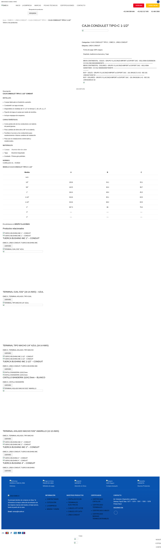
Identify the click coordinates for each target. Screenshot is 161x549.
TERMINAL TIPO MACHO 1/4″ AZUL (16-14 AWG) (26, 345)
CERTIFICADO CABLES (101, 510)
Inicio (5, 20)
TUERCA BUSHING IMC (29, 243)
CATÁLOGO (139, 5)
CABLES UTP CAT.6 (75, 511)
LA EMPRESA (52, 506)
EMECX (11, 20)
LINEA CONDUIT (94, 45)
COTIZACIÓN (51, 502)
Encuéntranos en (16, 224)
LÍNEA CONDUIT (21, 20)
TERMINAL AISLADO (16, 296)
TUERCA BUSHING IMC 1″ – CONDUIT (21, 238)
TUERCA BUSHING (28, 467)
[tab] (80, 89)
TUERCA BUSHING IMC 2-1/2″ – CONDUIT (23, 361)
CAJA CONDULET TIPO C (38, 20)
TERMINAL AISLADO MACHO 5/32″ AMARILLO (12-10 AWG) (31, 431)
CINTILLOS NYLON (75, 499)
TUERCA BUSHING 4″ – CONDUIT (19, 463)
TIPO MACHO (28, 350)
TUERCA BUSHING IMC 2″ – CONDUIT (21, 447)
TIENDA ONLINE (153, 5)
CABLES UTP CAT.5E (75, 508)
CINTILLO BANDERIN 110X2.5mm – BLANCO (24, 377)
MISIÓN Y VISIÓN (53, 509)
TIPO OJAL (28, 296)
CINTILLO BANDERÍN (16, 382)
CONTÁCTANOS (53, 499)
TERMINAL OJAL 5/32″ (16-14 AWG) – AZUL (23, 292)
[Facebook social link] (158, 1)
